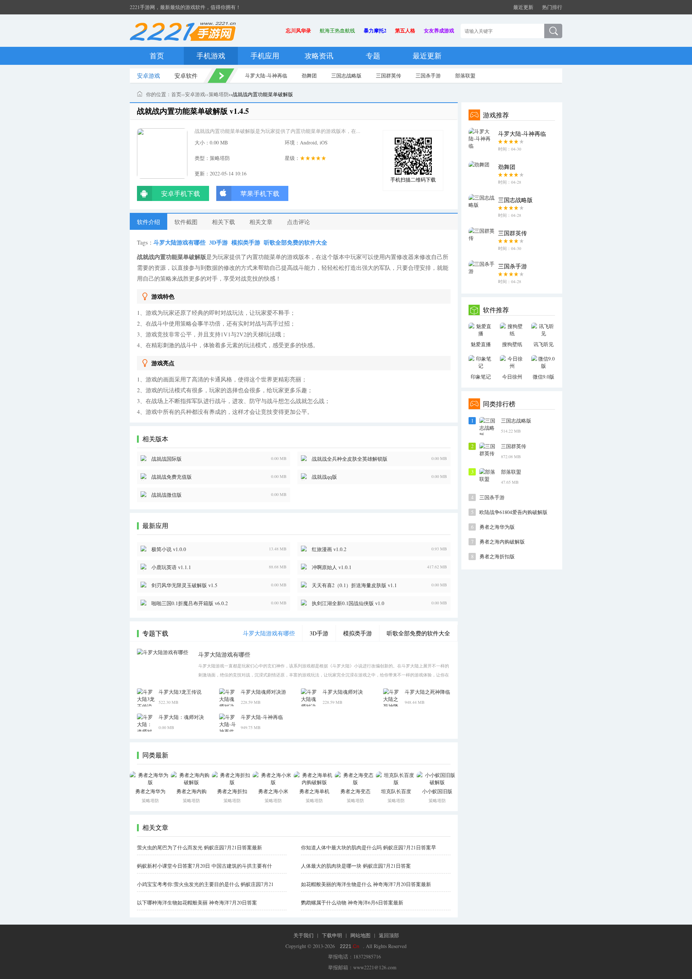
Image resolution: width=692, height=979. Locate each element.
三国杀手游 (428, 75)
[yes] (553, 31)
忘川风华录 (298, 30)
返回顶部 (389, 935)
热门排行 (552, 7)
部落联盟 (465, 75)
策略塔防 (219, 94)
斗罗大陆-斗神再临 (266, 75)
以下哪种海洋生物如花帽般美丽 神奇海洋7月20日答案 (197, 902)
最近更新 (523, 7)
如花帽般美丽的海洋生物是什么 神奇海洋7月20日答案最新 (366, 884)
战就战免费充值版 (171, 476)
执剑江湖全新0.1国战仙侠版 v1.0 (348, 603)
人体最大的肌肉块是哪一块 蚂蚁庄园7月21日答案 (356, 865)
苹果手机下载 (259, 193)
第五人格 (405, 30)
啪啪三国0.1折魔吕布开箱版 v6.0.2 (189, 603)
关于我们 (303, 935)
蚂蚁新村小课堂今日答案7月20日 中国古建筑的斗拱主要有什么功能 (204, 866)
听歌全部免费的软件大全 (295, 242)
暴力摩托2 (375, 30)
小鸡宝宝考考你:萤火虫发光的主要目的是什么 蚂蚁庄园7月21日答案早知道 (205, 884)
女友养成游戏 (439, 30)
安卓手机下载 (180, 193)
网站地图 (360, 935)
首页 (157, 56)
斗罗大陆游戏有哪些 (179, 242)
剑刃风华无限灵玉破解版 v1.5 (184, 585)
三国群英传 (388, 75)
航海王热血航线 (337, 30)
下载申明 (332, 935)
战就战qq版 (324, 476)
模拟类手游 (245, 242)
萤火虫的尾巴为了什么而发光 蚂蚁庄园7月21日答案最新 (199, 847)
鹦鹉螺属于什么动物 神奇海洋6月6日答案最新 (352, 902)
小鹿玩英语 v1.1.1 (171, 567)
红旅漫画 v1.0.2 (329, 549)
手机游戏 (210, 56)
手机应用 (264, 56)
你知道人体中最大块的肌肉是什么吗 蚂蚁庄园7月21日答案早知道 (368, 847)
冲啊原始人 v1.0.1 (331, 567)
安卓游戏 (148, 75)
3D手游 (218, 242)
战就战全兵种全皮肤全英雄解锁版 (349, 458)
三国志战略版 (346, 75)
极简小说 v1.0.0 (168, 549)
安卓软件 (186, 75)
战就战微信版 (166, 494)
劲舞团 (309, 75)
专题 (373, 56)
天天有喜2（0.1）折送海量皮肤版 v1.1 (354, 585)
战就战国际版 (166, 458)
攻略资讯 (319, 56)
